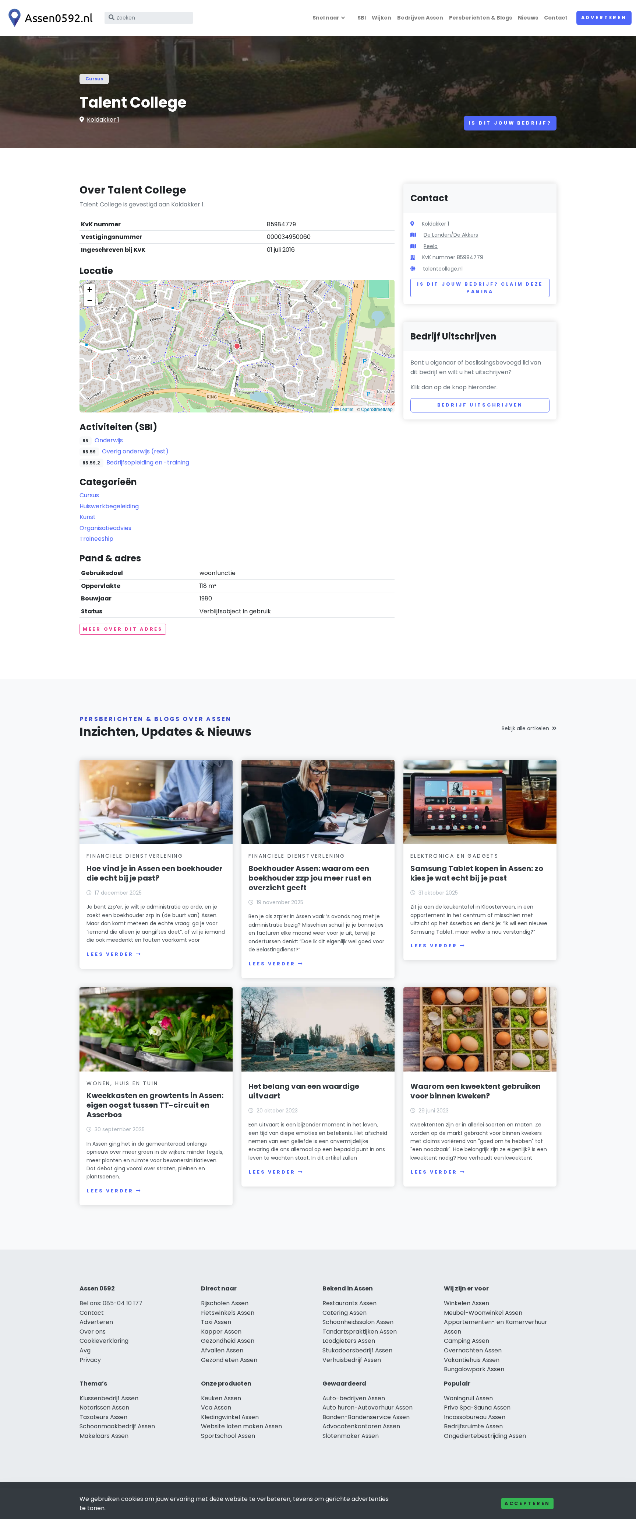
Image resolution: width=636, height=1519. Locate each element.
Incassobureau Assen (474, 1417)
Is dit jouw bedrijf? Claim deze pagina (480, 288)
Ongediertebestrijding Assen (485, 1436)
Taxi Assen (216, 1322)
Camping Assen (466, 1341)
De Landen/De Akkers (451, 234)
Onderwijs (109, 440)
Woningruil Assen (468, 1398)
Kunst (88, 517)
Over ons (93, 1331)
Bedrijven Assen (420, 17)
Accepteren (527, 1503)
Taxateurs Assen (103, 1417)
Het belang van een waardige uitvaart (303, 1091)
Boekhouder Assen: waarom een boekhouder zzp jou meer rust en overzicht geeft (309, 878)
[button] (237, 346)
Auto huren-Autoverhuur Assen (367, 1407)
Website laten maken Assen (241, 1426)
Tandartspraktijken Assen (359, 1331)
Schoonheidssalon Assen (357, 1322)
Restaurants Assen (349, 1303)
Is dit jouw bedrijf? (510, 123)
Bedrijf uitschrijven (480, 405)
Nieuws (528, 17)
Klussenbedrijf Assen (109, 1398)
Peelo (431, 246)
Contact (556, 17)
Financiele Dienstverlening (134, 856)
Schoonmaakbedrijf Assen (117, 1426)
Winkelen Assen (466, 1303)
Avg (85, 1350)
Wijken (381, 17)
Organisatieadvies (105, 528)
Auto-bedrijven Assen (353, 1398)
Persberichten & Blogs (480, 17)
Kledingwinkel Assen (230, 1417)
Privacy (90, 1360)
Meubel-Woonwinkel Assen (483, 1313)
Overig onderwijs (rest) (135, 451)
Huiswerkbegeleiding (109, 506)
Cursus (94, 79)
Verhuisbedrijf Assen (351, 1360)
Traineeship (96, 538)
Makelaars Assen (104, 1436)
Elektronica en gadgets (454, 856)
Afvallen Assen (222, 1350)
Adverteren (604, 17)
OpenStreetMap (377, 409)
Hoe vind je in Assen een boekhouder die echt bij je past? (154, 873)
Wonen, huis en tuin (122, 1083)
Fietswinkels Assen (227, 1313)
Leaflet (346, 409)
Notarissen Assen (104, 1407)
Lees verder (110, 954)
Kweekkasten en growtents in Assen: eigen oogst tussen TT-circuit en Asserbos (154, 1105)
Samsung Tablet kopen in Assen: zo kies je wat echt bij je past (476, 873)
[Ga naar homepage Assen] (48, 18)
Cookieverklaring (104, 1341)
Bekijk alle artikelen (525, 728)
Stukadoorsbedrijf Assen (357, 1350)
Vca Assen (216, 1407)
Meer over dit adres (123, 629)
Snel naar (325, 17)
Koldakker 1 (103, 119)
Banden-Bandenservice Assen (366, 1417)
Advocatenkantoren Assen (361, 1426)
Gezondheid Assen (227, 1341)
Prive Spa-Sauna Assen (477, 1407)
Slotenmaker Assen (350, 1436)
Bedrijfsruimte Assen (473, 1426)
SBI (361, 17)
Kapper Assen (221, 1331)
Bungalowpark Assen (474, 1369)
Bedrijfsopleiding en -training (147, 462)
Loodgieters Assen (348, 1341)
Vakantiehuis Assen (471, 1360)
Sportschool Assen (228, 1436)
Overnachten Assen (473, 1350)
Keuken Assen (221, 1398)
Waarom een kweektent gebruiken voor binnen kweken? (475, 1091)
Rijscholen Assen (224, 1303)
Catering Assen (344, 1313)
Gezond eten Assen (229, 1360)
